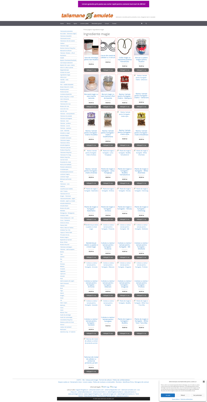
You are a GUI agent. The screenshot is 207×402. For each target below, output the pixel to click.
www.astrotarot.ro (130, 392)
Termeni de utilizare (105, 380)
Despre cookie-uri (63, 382)
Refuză (183, 395)
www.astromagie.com (110, 394)
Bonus (68, 23)
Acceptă (168, 395)
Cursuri (107, 23)
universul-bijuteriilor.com (112, 390)
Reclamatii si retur (76, 382)
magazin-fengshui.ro (81, 390)
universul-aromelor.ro (100, 392)
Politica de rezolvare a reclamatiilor (104, 382)
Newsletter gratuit (97, 23)
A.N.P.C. (79, 380)
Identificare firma (128, 382)
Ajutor (75, 23)
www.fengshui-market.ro (115, 392)
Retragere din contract (142, 382)
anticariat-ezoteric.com (96, 390)
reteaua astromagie (92, 380)
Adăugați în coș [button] (91, 70)
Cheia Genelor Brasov (91, 396)
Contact (114, 23)
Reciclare (119, 382)
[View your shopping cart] (141, 23)
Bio (84, 380)
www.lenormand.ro (122, 396)
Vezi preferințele (197, 395)
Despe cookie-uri (176, 399)
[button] (204, 381)
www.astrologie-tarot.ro (75, 394)
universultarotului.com (85, 392)
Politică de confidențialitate (186, 399)
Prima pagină (88, 29)
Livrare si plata (84, 23)
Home (62, 23)
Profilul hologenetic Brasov (107, 396)
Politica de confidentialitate (121, 380)
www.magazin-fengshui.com (93, 394)
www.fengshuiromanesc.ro (126, 394)
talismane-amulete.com (128, 390)
